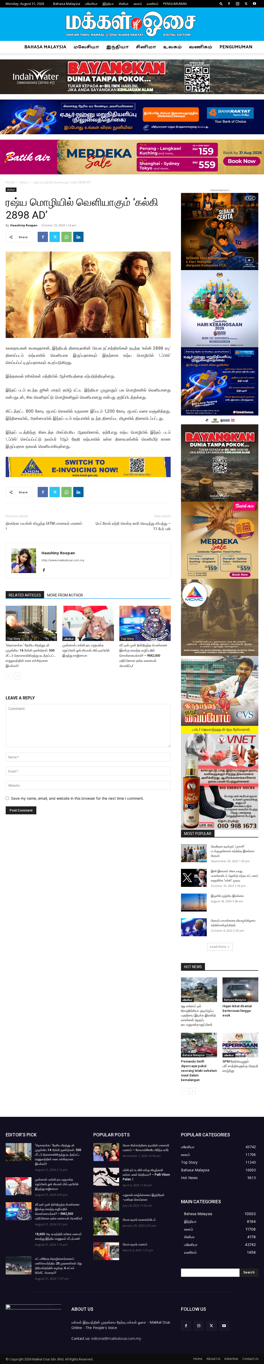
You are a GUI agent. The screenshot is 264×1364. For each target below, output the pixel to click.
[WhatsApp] (66, 237)
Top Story (13, 638)
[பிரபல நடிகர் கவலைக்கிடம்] (106, 1226)
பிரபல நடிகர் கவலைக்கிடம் (139, 1220)
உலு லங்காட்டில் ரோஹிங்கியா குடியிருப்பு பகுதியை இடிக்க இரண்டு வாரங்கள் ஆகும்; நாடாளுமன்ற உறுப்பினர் (198, 1015)
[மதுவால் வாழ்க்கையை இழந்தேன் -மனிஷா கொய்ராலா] (106, 1202)
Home (10, 182)
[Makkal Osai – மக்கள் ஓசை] (132, 24)
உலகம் (138, 3)
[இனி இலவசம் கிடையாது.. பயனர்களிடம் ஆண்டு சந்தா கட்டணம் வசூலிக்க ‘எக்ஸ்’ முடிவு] (194, 878)
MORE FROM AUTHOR (65, 595)
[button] (221, 3)
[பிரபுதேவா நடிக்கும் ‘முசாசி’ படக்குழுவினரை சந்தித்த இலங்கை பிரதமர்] (194, 853)
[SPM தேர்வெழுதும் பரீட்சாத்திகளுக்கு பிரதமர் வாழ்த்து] (240, 1045)
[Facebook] (229, 3)
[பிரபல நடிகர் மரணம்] (106, 1251)
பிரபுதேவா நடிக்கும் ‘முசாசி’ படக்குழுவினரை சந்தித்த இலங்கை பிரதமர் (232, 851)
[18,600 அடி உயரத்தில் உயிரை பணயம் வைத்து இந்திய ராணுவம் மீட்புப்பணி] (18, 1241)
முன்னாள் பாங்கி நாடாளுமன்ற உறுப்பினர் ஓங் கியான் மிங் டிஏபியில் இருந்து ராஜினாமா (86, 650)
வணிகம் (152, 3)
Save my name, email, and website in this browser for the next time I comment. (77, 798)
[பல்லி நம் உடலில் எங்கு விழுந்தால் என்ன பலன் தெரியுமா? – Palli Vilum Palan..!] (106, 1177)
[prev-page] (9, 676)
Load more (218, 946)
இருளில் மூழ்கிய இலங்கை (227, 896)
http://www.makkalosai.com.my (63, 560)
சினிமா (124, 3)
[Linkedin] (78, 237)
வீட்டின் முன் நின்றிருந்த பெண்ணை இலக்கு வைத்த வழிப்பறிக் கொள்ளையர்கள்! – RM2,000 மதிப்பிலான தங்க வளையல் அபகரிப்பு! (143, 655)
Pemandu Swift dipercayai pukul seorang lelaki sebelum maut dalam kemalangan (199, 1070)
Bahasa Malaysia (66, 3)
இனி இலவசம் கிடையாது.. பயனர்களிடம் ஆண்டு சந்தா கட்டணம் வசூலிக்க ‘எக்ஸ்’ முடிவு (234, 875)
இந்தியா (108, 3)
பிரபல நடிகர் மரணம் (135, 1244)
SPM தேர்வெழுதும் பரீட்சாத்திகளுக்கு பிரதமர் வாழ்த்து (240, 1066)
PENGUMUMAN (175, 3)
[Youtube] (254, 3)
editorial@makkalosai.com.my (116, 1338)
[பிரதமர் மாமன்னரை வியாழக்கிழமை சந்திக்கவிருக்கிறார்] (194, 927)
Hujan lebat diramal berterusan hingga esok (237, 1010)
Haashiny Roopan (23, 225)
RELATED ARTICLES (25, 595)
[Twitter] (246, 3)
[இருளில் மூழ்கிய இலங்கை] (194, 903)
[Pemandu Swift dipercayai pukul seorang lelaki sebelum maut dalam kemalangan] (199, 1045)
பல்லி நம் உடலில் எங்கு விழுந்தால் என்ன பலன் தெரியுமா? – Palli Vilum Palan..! (146, 1174)
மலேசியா (91, 3)
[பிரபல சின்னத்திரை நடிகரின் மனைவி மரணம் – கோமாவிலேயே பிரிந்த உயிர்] (106, 1152)
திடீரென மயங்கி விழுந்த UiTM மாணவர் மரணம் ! (44, 526)
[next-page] (17, 676)
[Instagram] (237, 3)
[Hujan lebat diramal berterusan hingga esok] (240, 989)
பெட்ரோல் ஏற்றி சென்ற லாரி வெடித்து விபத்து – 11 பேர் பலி (133, 526)
